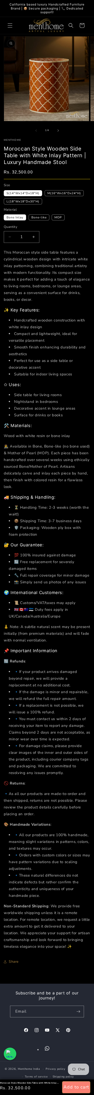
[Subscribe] (78, 1011)
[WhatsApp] (47, 1048)
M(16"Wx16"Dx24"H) (64, 193)
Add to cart (76, 1087)
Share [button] (14, 961)
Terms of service (36, 1077)
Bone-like (39, 217)
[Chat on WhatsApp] (10, 1054)
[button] (10, 25)
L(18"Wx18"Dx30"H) (23, 201)
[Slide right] (58, 130)
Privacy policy (55, 1069)
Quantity (10, 227)
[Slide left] (36, 130)
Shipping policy (63, 1077)
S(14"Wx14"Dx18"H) (23, 193)
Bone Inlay (15, 217)
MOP (58, 217)
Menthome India (29, 1069)
